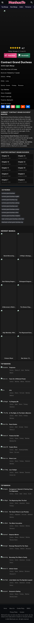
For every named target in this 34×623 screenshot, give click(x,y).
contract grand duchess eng (9, 199)
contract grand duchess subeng (10, 203)
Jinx (10, 390)
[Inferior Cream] (4, 568)
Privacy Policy (13, 612)
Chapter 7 (5, 180)
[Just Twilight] (4, 470)
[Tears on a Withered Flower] (4, 379)
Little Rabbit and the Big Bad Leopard (20, 580)
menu (2, 2)
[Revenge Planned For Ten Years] (4, 546)
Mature (11, 373)
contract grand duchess (8, 193)
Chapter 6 (21, 180)
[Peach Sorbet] (4, 424)
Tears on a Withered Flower (17, 379)
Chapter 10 (21, 168)
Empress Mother (14, 534)
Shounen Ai (13, 574)
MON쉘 (8, 76)
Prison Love (12, 458)
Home (5, 608)
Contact (22, 612)
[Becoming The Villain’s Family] (4, 557)
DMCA (28, 608)
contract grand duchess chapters (11, 216)
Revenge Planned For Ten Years (18, 546)
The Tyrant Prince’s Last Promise (19, 512)
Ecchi (29, 494)
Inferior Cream (13, 568)
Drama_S (17, 370)
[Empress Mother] (4, 534)
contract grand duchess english (10, 196)
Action (21, 7)
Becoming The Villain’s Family (18, 557)
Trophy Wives (13, 447)
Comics (8, 85)
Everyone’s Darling (14, 591)
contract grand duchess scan (10, 206)
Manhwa (27, 370)
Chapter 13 (5, 162)
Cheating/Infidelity (23, 449)
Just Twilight (13, 470)
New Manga (13, 7)
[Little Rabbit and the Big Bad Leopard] (4, 580)
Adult (16, 404)
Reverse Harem (14, 540)
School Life (12, 475)
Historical (12, 407)
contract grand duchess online (10, 212)
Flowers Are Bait (14, 435)
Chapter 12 (21, 162)
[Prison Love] (4, 458)
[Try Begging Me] (4, 401)
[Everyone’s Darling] (4, 591)
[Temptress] (4, 367)
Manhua (12, 517)
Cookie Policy (20, 608)
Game (16, 571)
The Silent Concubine (15, 523)
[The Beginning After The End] (4, 500)
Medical (12, 395)
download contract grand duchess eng (12, 222)
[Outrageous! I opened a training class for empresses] (4, 489)
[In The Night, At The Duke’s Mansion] (4, 413)
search (32, 2)
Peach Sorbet (13, 424)
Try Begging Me (13, 401)
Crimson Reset (8, 358)
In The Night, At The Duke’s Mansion (20, 413)
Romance (28, 7)
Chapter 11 (5, 168)
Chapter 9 (5, 174)
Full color (22, 393)
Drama (16, 393)
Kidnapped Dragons (25, 281)
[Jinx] (2, 390)
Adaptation (17, 514)
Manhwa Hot (13, 441)
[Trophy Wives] (4, 447)
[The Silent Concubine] (4, 523)
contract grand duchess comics (10, 209)
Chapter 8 (21, 174)
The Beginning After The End (18, 500)
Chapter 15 (5, 156)
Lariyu (7, 81)
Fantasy (14, 85)
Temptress (12, 367)
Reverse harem (13, 596)
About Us (11, 608)
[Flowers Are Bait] (4, 435)
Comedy (21, 427)
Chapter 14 (21, 156)
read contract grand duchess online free (13, 219)
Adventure (22, 503)
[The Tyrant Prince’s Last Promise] (4, 512)
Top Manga (4, 7)
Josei (22, 370)
